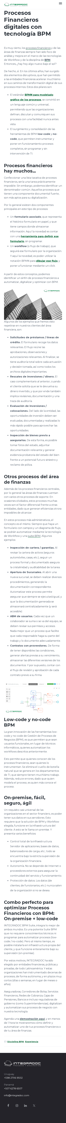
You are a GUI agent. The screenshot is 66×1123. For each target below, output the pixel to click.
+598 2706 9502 (13, 1077)
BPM (47, 59)
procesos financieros (38, 48)
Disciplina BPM (15, 1041)
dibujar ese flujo (47, 260)
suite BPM (34, 535)
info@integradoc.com (16, 1095)
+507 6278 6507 (13, 1088)
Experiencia (31, 1041)
